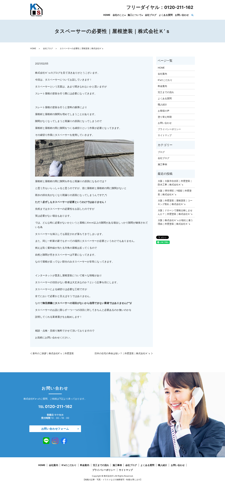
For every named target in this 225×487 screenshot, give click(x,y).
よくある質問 (166, 14)
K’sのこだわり (165, 80)
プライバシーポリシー (169, 129)
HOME (106, 14)
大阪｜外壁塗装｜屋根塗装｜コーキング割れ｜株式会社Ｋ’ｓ (175, 202)
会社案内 (162, 73)
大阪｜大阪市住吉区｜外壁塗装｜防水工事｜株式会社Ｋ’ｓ (175, 182)
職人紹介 (162, 104)
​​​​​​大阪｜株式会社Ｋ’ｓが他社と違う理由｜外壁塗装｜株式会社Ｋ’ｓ (175, 222)
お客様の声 (163, 110)
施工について (134, 14)
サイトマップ (165, 135)
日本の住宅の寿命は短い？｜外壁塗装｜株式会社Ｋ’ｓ (122, 353)
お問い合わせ (182, 14)
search (192, 15)
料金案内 (162, 86)
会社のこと (118, 14)
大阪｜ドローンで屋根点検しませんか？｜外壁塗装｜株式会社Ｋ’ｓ (175, 212)
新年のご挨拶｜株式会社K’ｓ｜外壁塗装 (53, 353)
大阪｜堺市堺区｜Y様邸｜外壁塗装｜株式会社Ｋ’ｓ (175, 192)
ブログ (161, 152)
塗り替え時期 (165, 116)
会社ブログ (150, 14)
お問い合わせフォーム (55, 428)
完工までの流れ (166, 92)
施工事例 (162, 164)
